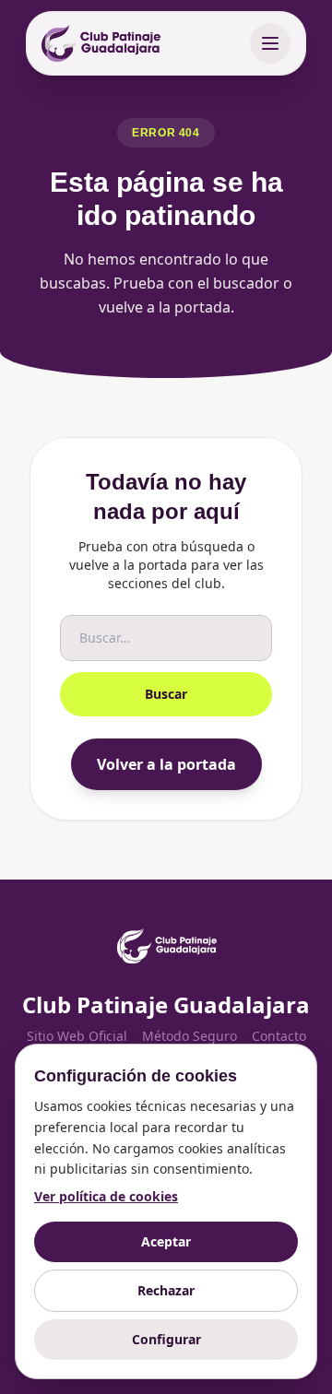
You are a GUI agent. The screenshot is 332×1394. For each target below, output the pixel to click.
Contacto (279, 1036)
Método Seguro (189, 1036)
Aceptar (166, 1241)
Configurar (166, 1339)
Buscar (166, 694)
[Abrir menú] (270, 43)
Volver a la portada (166, 764)
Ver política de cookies (106, 1196)
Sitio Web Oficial (77, 1036)
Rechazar (166, 1290)
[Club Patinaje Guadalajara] (101, 43)
